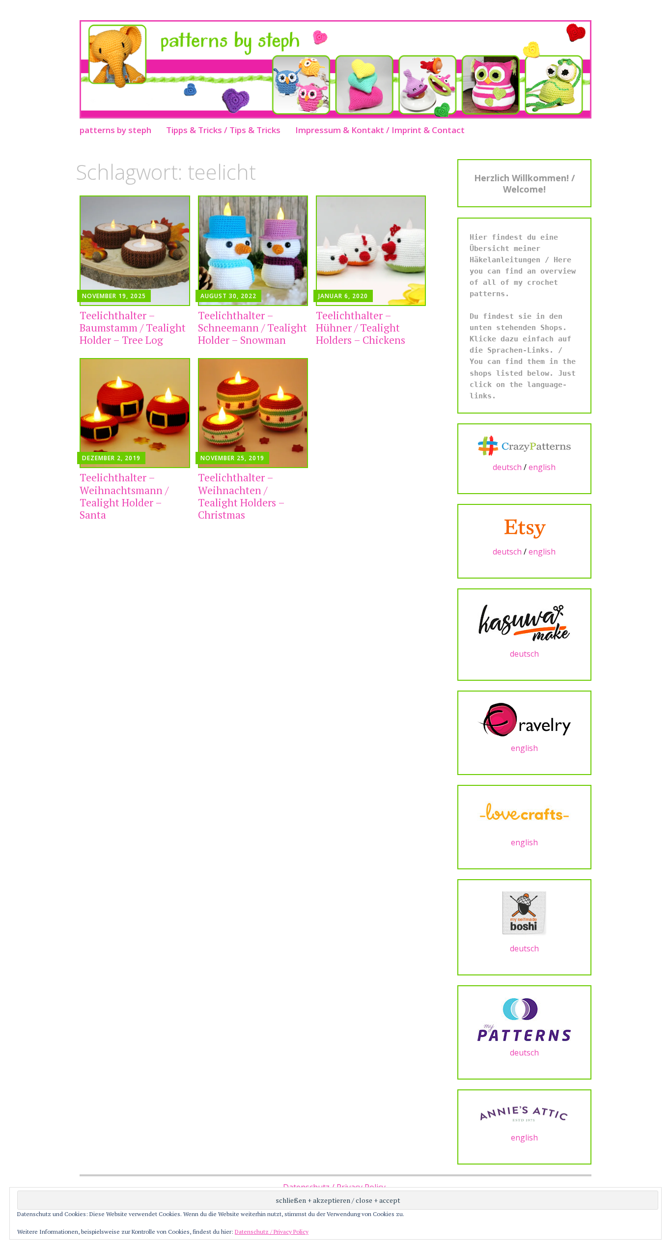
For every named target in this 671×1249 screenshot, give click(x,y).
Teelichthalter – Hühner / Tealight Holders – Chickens (360, 327)
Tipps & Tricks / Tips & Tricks (223, 130)
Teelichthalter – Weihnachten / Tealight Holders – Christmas (241, 496)
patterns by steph (115, 130)
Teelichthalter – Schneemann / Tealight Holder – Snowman (252, 327)
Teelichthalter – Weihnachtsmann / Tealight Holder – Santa (124, 496)
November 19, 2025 (114, 296)
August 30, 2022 (228, 296)
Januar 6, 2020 (343, 296)
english (542, 467)
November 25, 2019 (232, 458)
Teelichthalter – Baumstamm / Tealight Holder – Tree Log (133, 327)
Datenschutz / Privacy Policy (271, 1231)
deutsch (507, 467)
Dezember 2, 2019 (111, 458)
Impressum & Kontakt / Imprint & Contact (380, 130)
